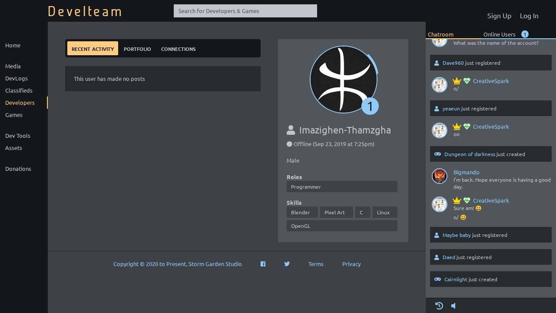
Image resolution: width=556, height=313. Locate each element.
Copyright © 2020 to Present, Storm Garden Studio (177, 263)
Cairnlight (455, 279)
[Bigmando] (439, 177)
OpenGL (300, 225)
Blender (300, 212)
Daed (449, 256)
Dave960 (453, 62)
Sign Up (499, 15)
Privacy (351, 263)
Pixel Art (334, 212)
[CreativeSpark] (439, 40)
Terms (316, 263)
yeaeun (451, 108)
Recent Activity (93, 48)
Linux (383, 212)
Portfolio (137, 48)
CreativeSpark (491, 80)
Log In (529, 15)
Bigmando (466, 172)
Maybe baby (457, 234)
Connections (178, 48)
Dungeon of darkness (469, 153)
